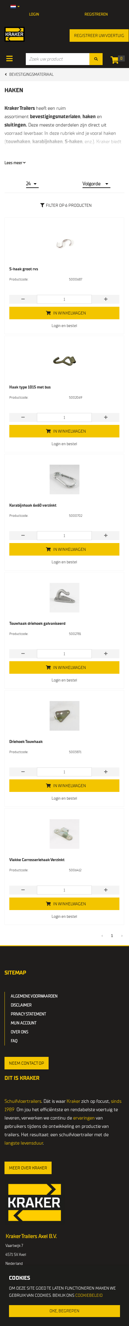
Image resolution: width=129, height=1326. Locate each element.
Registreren (96, 14)
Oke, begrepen (65, 1310)
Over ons (19, 1032)
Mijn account (24, 1023)
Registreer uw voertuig (99, 35)
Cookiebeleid (89, 1295)
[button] (26, 1063)
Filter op (69, 205)
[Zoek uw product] (96, 59)
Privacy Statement (28, 1014)
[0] (116, 61)
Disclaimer (21, 1005)
